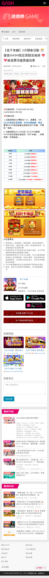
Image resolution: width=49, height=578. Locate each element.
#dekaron (25, 423)
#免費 (42, 423)
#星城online (20, 427)
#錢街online (20, 527)
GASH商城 (9, 123)
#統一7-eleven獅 (30, 498)
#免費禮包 (20, 435)
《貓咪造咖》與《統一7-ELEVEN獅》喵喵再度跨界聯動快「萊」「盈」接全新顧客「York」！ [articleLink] (29, 495)
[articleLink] (14, 345)
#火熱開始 (20, 465)
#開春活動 (8, 74)
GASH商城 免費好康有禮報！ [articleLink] (28, 418)
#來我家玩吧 (29, 435)
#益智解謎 (28, 431)
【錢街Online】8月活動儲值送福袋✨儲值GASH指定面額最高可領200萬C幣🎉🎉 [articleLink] (30, 524)
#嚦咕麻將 (37, 516)
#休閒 (35, 431)
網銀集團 (29, 557)
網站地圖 (29, 553)
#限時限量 (30, 427)
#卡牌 (31, 423)
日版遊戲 (38, 39)
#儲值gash (20, 516)
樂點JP (4, 557)
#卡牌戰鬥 (33, 429)
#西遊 (42, 437)
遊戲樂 (6, 32)
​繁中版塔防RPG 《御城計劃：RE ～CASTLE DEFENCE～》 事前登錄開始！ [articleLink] (30, 462)
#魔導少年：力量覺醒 (24, 433)
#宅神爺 (19, 425)
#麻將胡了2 (29, 516)
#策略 (18, 423)
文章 (13, 32)
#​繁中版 (35, 465)
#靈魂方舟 (20, 429)
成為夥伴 (4, 553)
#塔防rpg (19, 467)
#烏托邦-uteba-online (24, 437)
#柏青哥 (36, 437)
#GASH (34, 74)
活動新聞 (21, 32)
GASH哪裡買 (31, 549)
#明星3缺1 (31, 507)
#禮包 (36, 427)
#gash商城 (36, 433)
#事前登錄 (28, 465)
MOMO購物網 (30, 123)
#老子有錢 (24, 74)
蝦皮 (40, 123)
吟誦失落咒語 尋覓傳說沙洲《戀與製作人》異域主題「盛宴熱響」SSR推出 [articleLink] (30, 444)
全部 (6, 39)
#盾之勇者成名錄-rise (23, 456)
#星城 (37, 423)
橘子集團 (4, 561)
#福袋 (16, 74)
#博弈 (40, 429)
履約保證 (29, 545)
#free (26, 429)
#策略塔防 (37, 435)
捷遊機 (19, 123)
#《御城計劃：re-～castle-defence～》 (30, 469)
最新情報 (16, 39)
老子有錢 (24, 279)
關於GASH (5, 545)
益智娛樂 (40, 291)
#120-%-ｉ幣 (21, 507)
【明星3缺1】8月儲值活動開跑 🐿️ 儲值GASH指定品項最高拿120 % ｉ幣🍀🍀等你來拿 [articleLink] (30, 504)
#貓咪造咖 (20, 498)
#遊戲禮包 (20, 431)
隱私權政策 (5, 549)
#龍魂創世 (26, 425)
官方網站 (22, 284)
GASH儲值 (32, 291)
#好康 (33, 425)
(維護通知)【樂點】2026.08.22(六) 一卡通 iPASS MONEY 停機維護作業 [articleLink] (30, 533)
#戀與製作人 (20, 446)
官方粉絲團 (23, 288)
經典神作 (27, 39)
